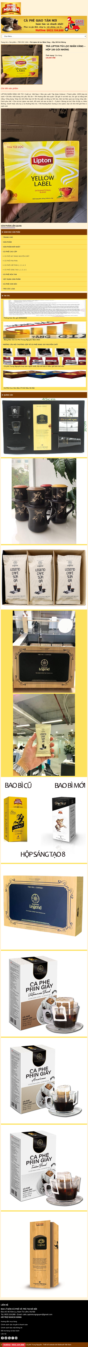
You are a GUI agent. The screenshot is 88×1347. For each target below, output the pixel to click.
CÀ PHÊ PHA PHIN (10, 261)
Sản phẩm (12, 42)
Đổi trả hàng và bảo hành (10, 1331)
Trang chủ (4, 42)
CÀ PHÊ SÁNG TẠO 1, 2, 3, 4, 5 (15, 270)
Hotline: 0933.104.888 (13, 1345)
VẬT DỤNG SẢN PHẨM (12, 279)
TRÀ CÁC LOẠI (23, 42)
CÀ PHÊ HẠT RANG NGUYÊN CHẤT (16, 256)
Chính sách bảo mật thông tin (11, 1328)
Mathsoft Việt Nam (64, 1345)
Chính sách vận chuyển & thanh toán (14, 1324)
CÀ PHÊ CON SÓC (10, 284)
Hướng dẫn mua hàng (9, 1321)
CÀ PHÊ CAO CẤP (10, 252)
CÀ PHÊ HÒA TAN (10, 274)
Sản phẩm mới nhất (11, 247)
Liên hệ (3, 1334)
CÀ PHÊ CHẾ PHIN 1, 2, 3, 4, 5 (15, 265)
